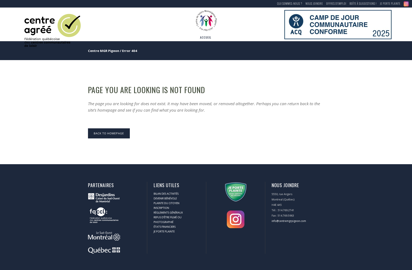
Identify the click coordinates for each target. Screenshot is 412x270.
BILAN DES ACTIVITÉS (166, 194)
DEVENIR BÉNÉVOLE (165, 198)
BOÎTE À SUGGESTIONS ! (363, 3)
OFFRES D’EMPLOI (336, 3)
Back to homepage (109, 133)
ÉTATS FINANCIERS (165, 227)
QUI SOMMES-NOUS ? (289, 3)
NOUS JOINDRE (314, 3)
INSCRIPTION (161, 208)
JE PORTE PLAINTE (390, 3)
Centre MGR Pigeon (103, 51)
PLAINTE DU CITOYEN (166, 203)
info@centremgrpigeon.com (289, 221)
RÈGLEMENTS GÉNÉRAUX (168, 212)
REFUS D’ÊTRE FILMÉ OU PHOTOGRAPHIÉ (168, 219)
